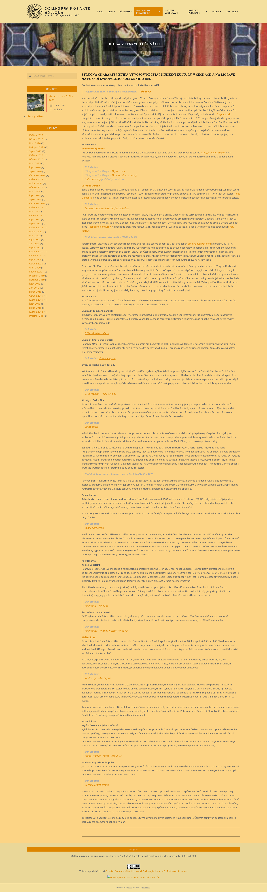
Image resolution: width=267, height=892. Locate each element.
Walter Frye (88, 637)
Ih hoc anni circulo (94, 528)
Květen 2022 (36, 227)
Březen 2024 (36, 187)
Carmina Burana (91, 185)
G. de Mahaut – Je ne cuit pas (100, 393)
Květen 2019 (36, 299)
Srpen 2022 (35, 223)
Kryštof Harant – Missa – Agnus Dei (103, 756)
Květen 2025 (36, 155)
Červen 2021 (36, 251)
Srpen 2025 (35, 151)
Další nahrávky (93, 179)
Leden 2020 (35, 271)
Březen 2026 (36, 139)
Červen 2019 (36, 295)
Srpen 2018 (35, 307)
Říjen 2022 (34, 219)
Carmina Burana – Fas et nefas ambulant (107, 208)
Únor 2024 (35, 191)
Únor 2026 (35, 143)
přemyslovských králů (199, 243)
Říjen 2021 (34, 239)
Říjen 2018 (34, 303)
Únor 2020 (35, 267)
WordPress (146, 887)
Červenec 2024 (37, 175)
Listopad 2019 (37, 279)
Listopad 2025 (37, 147)
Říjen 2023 (34, 195)
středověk (145, 91)
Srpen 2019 (35, 291)
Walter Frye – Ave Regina (98, 678)
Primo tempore (107, 358)
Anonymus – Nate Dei (96, 605)
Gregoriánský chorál (93, 148)
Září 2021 (34, 243)
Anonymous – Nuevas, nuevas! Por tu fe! (106, 630)
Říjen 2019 (34, 283)
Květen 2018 (36, 311)
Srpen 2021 (35, 247)
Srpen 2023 (35, 199)
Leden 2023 (35, 215)
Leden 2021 (35, 255)
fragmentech (224, 114)
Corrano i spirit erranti (97, 785)
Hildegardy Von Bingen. (213, 152)
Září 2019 (34, 287)
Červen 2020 (36, 263)
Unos (130, 887)
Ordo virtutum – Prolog (124, 175)
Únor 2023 (35, 211)
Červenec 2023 (37, 203)
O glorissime (118, 171)
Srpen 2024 (35, 171)
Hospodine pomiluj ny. (99, 226)
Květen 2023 (36, 207)
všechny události (35, 116)
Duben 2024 (35, 183)
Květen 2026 (36, 135)
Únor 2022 (35, 235)
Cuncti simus (91, 426)
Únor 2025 (35, 163)
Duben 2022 (35, 231)
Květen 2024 (36, 179)
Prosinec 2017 (37, 315)
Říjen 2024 (34, 167)
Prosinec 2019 (37, 275)
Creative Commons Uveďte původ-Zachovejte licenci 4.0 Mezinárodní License (146, 871)
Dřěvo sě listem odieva (97, 333)
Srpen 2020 (35, 259)
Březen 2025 (36, 159)
